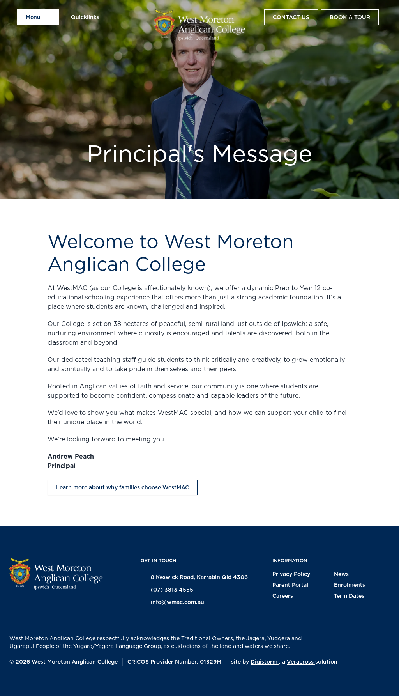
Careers (282, 596)
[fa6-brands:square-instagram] (39, 681)
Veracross (301, 662)
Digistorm (265, 662)
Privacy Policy (291, 574)
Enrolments (349, 585)
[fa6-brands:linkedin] (59, 681)
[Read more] (20, 681)
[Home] (199, 25)
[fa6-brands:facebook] (20, 681)
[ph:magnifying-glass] (253, 17)
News (341, 574)
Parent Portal (290, 585)
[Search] (253, 17)
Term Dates (349, 596)
